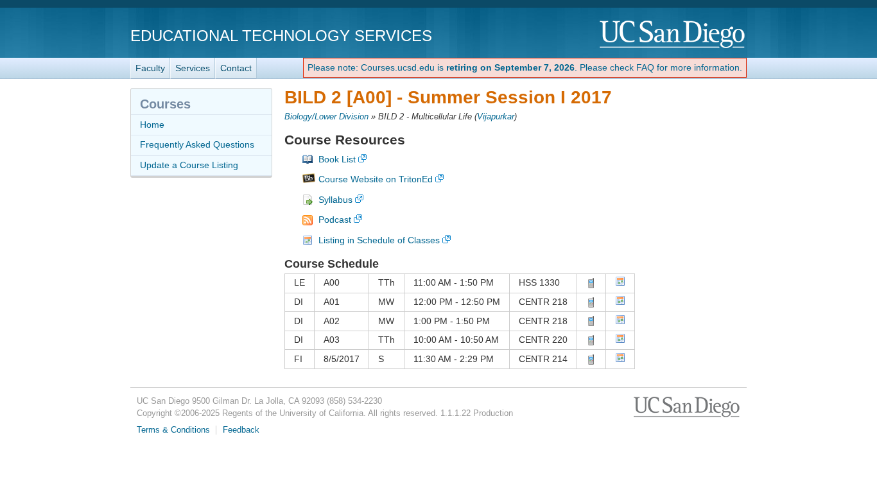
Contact (236, 68)
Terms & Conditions (173, 430)
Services (192, 68)
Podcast (334, 219)
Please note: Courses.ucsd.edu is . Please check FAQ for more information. (525, 67)
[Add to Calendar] (620, 283)
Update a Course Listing (189, 165)
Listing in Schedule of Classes (379, 240)
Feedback (241, 430)
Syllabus (335, 200)
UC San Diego (673, 35)
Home (152, 124)
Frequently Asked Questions (197, 144)
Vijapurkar (495, 116)
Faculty (150, 68)
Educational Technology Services (281, 35)
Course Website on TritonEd (375, 179)
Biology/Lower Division (326, 116)
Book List (337, 159)
